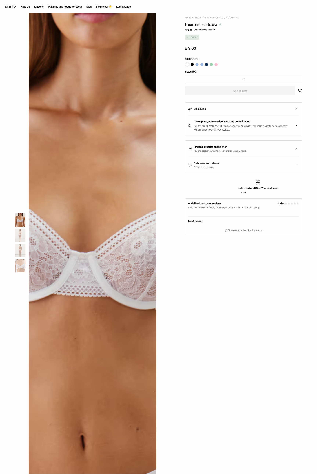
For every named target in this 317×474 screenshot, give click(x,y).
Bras (207, 17)
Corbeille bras (232, 17)
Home (188, 17)
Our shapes (217, 17)
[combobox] (243, 79)
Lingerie (197, 17)
